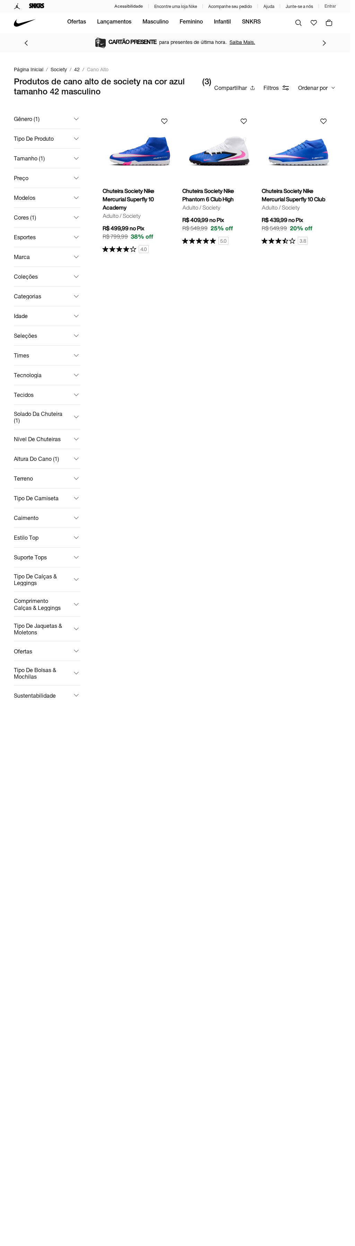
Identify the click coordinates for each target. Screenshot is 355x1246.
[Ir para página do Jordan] (17, 6)
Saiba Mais (236, 42)
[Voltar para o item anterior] (26, 42)
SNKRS (251, 22)
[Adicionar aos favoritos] (164, 121)
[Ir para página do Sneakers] (37, 6)
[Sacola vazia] (329, 23)
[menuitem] (77, 22)
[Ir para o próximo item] (324, 42)
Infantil (222, 22)
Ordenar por (313, 87)
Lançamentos (114, 22)
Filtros (271, 87)
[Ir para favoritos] (314, 23)
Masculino (155, 22)
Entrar (330, 6)
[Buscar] (298, 23)
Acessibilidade (128, 6)
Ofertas (76, 22)
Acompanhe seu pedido (230, 6)
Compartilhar (230, 87)
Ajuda (268, 6)
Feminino (191, 22)
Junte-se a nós (299, 6)
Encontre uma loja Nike (175, 6)
